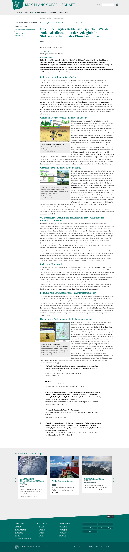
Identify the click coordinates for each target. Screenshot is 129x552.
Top (112, 516)
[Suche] (112, 5)
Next (113, 480)
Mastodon (42, 530)
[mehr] (62, 149)
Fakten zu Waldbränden (94, 479)
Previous (15, 480)
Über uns (18, 12)
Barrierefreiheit (78, 547)
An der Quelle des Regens (62, 481)
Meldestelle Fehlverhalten (23, 538)
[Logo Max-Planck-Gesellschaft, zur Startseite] (43, 6)
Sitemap (48, 547)
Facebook (64, 527)
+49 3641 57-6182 (21, 33)
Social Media (42, 524)
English (98, 4)
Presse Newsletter (106, 524)
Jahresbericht (19, 532)
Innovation (63, 12)
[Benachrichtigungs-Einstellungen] (117, 5)
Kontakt (90, 524)
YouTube (64, 532)
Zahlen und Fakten (21, 530)
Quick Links (20, 524)
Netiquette (62, 535)
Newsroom (41, 12)
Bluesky (41, 527)
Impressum (55, 547)
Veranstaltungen (90, 528)
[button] (68, 141)
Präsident (18, 527)
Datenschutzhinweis (66, 547)
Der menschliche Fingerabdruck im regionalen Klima (32, 481)
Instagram (64, 530)
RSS (90, 531)
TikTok (41, 535)
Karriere (52, 12)
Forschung (29, 12)
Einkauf (17, 535)
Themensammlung (106, 528)
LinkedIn (41, 532)
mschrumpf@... (20, 35)
